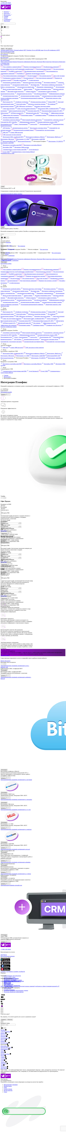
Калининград (4, 1043)
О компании (7, 19)
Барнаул (3, 1033)
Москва (3, 1030)
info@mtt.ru (4, 954)
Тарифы (6, 16)
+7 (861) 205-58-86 (6, 2)
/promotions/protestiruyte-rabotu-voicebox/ (11, 193)
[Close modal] (2, 1008)
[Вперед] (5, 498)
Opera (5, 1092)
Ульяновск (4, 1063)
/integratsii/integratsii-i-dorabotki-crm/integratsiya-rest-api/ (15, 849)
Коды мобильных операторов (12, 985)
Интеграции (7, 15)
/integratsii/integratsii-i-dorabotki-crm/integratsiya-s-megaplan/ (16, 799)
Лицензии (40, 61)
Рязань (3, 1055)
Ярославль (4, 1068)
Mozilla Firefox (8, 1086)
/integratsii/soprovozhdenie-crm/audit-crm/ (11, 885)
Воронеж (3, 1036)
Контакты (34, 61)
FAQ (5, 982)
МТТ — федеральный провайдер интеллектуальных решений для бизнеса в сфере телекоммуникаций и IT (30, 986)
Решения (6, 11)
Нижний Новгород (6, 1047)
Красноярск (4, 1046)
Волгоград (4, 1035)
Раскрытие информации (24, 61)
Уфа (2, 1065)
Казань (3, 1041)
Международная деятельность (51, 61)
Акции (6, 17)
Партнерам (7, 21)
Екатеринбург (5, 1038)
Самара (3, 1057)
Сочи (2, 1060)
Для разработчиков (18, 981)
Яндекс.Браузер (8, 1090)
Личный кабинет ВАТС (7, 50)
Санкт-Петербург (5, 1031)
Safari (5, 1087)
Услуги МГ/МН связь (37, 50)
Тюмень (3, 1062)
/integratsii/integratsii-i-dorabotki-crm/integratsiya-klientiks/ (16, 862)
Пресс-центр (4, 61)
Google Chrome (8, 1089)
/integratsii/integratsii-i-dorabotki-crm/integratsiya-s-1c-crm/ (16, 809)
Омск (2, 1051)
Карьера (15, 61)
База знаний (7, 984)
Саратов (3, 1059)
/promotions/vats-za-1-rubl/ (7, 153)
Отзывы (10, 61)
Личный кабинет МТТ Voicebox (23, 50)
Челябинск (4, 1067)
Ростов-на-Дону (5, 1054)
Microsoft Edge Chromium (11, 1084)
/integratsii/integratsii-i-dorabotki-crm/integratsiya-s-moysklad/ (16, 779)
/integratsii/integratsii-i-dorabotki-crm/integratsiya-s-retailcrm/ (16, 829)
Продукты (7, 13)
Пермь (3, 1052)
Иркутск (3, 1039)
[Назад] (2, 498)
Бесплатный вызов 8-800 (7, 51)
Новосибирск (4, 1049)
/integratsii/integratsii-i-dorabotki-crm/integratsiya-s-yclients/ (16, 873)
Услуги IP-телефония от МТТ (52, 50)
